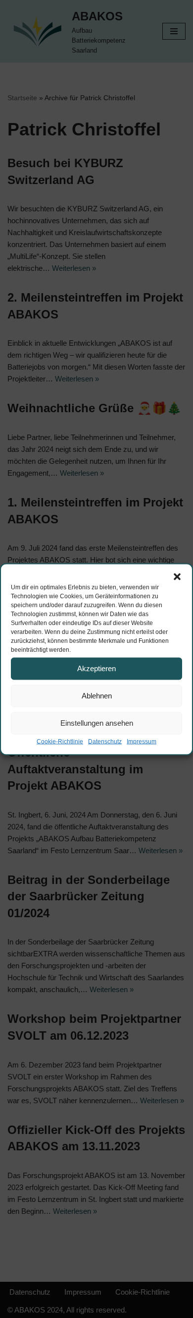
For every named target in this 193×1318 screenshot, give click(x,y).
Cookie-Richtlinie (60, 741)
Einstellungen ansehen (96, 723)
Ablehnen (97, 695)
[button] (177, 576)
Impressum (141, 741)
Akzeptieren (96, 668)
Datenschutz (105, 741)
